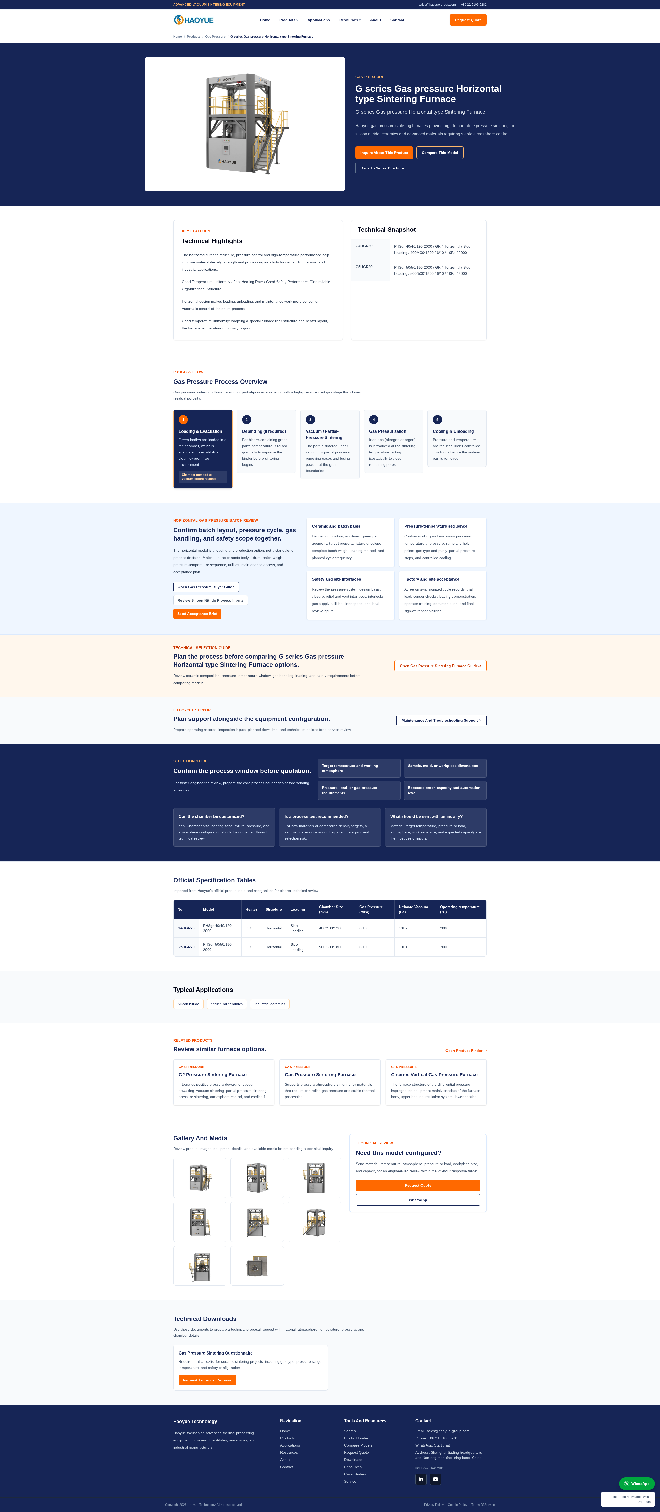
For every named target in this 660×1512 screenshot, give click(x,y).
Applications (319, 20)
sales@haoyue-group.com (447, 1431)
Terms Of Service (483, 1505)
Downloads (353, 1460)
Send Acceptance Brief (197, 614)
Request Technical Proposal (207, 1380)
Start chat (442, 1445)
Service (350, 1481)
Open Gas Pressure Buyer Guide (206, 587)
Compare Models (358, 1445)
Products (193, 36)
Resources (289, 1452)
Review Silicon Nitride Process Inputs (211, 600)
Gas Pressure (215, 36)
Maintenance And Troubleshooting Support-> (441, 720)
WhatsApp (418, 1200)
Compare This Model (440, 153)
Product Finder (356, 1438)
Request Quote (468, 20)
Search (350, 1431)
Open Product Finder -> (466, 1051)
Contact (397, 20)
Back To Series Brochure (382, 168)
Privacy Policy (434, 1505)
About (375, 20)
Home (265, 20)
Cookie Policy (457, 1505)
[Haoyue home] (193, 20)
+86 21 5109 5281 (443, 1438)
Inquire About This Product (384, 153)
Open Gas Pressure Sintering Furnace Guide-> (440, 666)
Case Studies (355, 1474)
